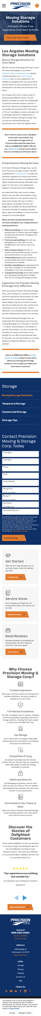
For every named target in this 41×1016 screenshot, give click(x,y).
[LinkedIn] (25, 991)
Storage (20, 965)
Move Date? (7, 503)
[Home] (20, 5)
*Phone (5, 467)
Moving (20, 969)
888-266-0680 (20, 932)
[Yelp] (6, 991)
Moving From (7, 489)
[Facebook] (20, 991)
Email (5, 474)
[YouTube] (11, 991)
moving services (20, 174)
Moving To (6, 496)
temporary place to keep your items (16, 73)
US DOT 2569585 (20, 936)
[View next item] (24, 897)
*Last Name (7, 460)
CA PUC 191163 (20, 939)
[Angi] (34, 991)
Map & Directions (20, 955)
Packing (20, 973)
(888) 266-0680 (21, 146)
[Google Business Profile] (16, 991)
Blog (20, 981)
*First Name (7, 453)
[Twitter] (30, 991)
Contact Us (20, 977)
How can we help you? (11, 510)
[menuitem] (20, 395)
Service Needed (9, 481)
